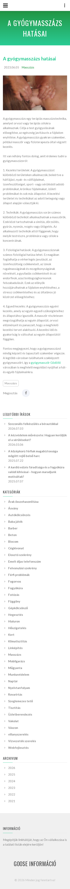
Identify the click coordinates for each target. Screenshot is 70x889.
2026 (11, 768)
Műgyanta (15, 668)
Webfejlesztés (18, 747)
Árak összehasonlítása (23, 501)
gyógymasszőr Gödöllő (46, 362)
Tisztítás (14, 707)
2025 (11, 774)
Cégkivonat (16, 548)
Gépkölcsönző (18, 608)
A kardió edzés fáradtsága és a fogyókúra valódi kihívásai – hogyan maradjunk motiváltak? (36, 471)
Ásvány (13, 508)
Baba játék (15, 521)
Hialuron (14, 621)
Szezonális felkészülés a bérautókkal (33, 424)
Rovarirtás (15, 694)
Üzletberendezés (20, 714)
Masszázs (28, 67)
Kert (11, 634)
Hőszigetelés (17, 628)
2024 (11, 781)
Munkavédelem (18, 674)
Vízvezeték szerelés (22, 741)
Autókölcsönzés (19, 515)
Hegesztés (15, 614)
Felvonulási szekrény (22, 568)
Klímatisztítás (17, 641)
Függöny (14, 601)
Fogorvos (14, 581)
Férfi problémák (19, 575)
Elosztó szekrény (20, 555)
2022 (11, 794)
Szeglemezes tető (20, 701)
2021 (11, 801)
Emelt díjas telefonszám (24, 561)
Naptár (13, 681)
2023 (11, 787)
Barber (13, 528)
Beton (12, 535)
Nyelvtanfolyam (19, 688)
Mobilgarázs (16, 661)
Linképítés (15, 648)
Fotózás (13, 594)
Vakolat (13, 721)
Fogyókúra (15, 588)
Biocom (13, 541)
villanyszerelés (18, 734)
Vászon (13, 727)
